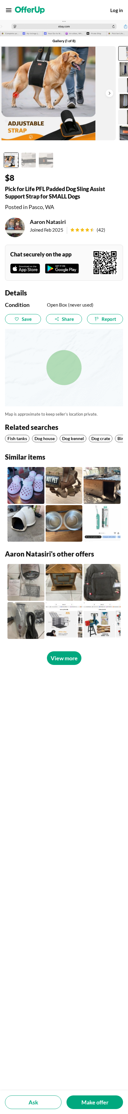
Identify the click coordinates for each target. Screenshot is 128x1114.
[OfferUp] (30, 10)
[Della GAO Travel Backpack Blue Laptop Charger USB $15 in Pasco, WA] (102, 582)
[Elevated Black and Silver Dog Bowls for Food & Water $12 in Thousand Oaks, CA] (64, 523)
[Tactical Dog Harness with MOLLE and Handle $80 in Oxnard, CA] (64, 485)
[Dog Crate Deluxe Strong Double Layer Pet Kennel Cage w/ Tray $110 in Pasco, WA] (64, 620)
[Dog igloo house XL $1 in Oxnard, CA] (25, 523)
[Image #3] (46, 160)
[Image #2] (28, 160)
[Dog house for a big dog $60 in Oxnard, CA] (102, 485)
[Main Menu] (8, 10)
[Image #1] (11, 160)
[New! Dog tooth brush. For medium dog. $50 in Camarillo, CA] (102, 523)
